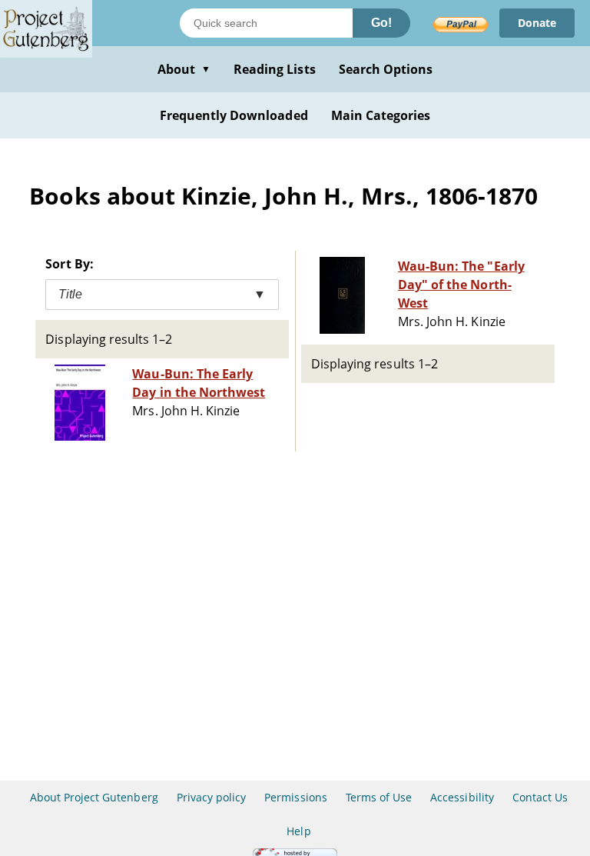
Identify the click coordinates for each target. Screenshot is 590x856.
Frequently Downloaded (234, 115)
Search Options (386, 69)
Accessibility (462, 797)
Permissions (295, 797)
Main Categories (381, 115)
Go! (381, 22)
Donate (537, 22)
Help (298, 831)
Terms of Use (379, 797)
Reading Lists (275, 69)
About (183, 69)
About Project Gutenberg (94, 797)
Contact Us (540, 797)
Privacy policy (212, 797)
